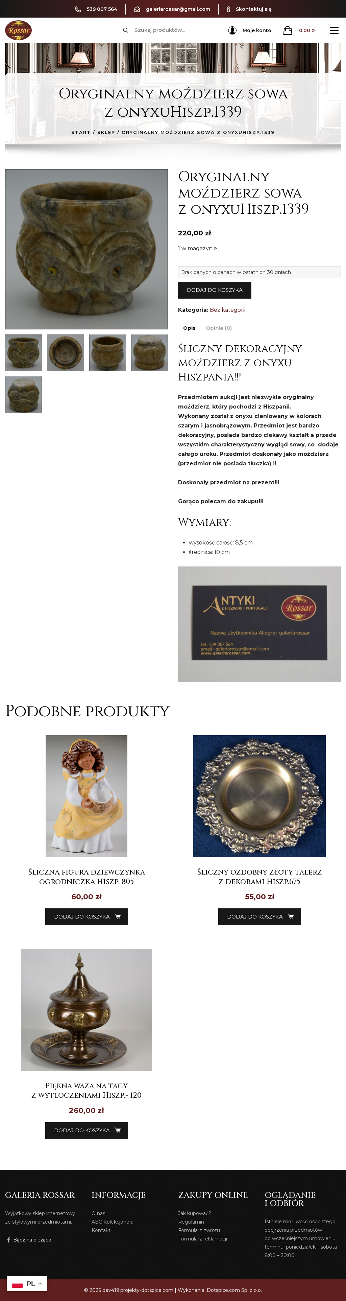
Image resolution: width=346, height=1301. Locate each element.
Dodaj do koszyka (215, 290)
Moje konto (257, 30)
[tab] (189, 328)
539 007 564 (102, 9)
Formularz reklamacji (202, 1239)
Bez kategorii (227, 310)
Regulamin (191, 1222)
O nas (98, 1213)
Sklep (106, 132)
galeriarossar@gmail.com (178, 9)
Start (81, 132)
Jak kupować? (194, 1213)
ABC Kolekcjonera (112, 1222)
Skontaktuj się (254, 9)
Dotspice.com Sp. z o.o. (234, 1290)
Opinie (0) (219, 328)
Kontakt (101, 1230)
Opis (189, 328)
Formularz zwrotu (199, 1230)
